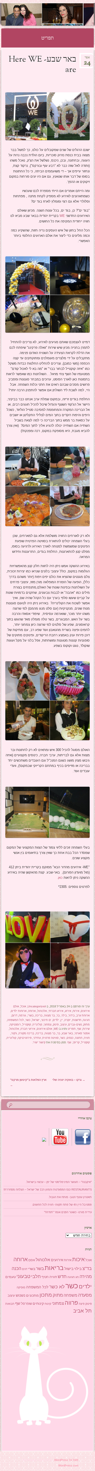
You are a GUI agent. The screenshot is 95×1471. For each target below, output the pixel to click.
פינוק (56, 1024)
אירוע (68, 1010)
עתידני (37, 1037)
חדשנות (76, 1019)
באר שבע (67, 1033)
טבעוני (23, 1276)
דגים (24, 1268)
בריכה (39, 1015)
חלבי (36, 1276)
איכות (78, 1259)
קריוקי (76, 1042)
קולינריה (37, 1024)
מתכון (46, 1295)
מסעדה (85, 1295)
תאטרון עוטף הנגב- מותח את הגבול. (70, 1197)
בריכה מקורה (26, 1033)
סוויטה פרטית (50, 1037)
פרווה (71, 1303)
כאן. (60, 878)
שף (79, 1028)
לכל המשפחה (15, 1019)
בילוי (64, 1015)
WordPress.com (68, 1465)
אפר (87, 59)
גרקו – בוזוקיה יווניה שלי (68, 1079)
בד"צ (87, 1268)
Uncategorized (37, 1006)
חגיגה (86, 1019)
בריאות (54, 1267)
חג (77, 1277)
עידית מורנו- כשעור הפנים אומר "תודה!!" (68, 1212)
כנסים (70, 1037)
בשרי (31, 1015)
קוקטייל (26, 1024)
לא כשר (57, 1286)
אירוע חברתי (55, 1010)
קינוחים (38, 1303)
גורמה (22, 1015)
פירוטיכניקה (25, 1037)
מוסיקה (21, 1287)
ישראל (36, 1019)
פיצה (82, 1303)
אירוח (76, 1010)
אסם (31, 1260)
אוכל (23, 1006)
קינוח (48, 1303)
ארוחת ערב (83, 1015)
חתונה (78, 1037)
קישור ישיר (39, 1042)
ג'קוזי (14, 1033)
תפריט (72, 1028)
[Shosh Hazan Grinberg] (56, 14)
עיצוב (63, 1024)
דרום (14, 1015)
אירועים (57, 1260)
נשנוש (20, 1295)
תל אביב (82, 1311)
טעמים (10, 1277)
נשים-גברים (75, 1024)
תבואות (9, 1303)
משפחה (70, 1295)
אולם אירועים (44, 1028)
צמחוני (47, 1024)
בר (58, 1015)
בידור (71, 1015)
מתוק (86, 1024)
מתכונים (32, 1295)
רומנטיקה (15, 1024)
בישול (68, 1269)
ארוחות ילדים (19, 1010)
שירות (86, 1028)
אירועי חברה (28, 1028)
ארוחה (32, 1010)
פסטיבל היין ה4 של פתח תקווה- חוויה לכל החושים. (62, 1204)
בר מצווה (49, 1015)
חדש (62, 1276)
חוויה (87, 1037)
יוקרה (67, 1019)
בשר (40, 1268)
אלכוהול (42, 1010)
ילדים (56, 1019)
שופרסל (26, 1303)
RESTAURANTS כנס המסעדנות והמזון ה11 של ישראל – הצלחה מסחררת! (48, 1189)
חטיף (45, 1277)
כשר (27, 1019)
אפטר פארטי (82, 1033)
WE (62, 216)
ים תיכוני (46, 1019)
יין (62, 1019)
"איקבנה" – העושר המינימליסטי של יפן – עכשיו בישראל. (59, 1181)
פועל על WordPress (66, 1459)
